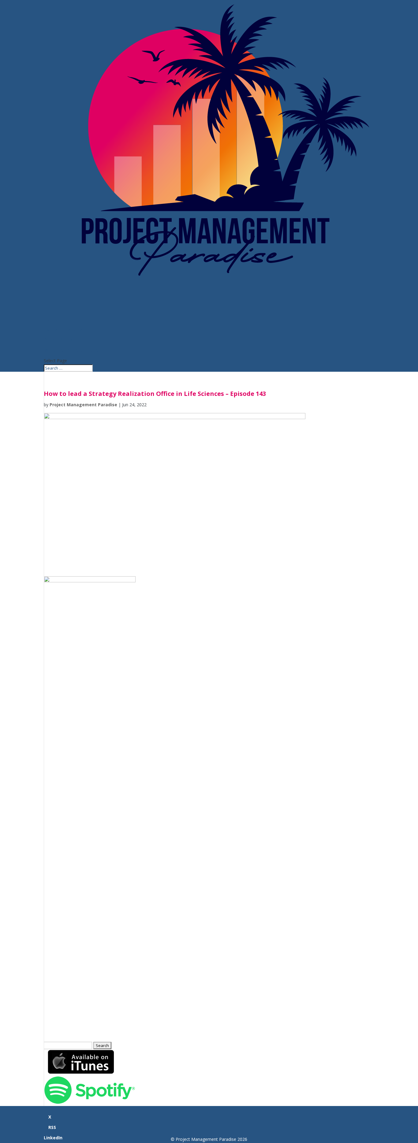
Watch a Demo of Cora (71, 350)
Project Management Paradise (83, 404)
